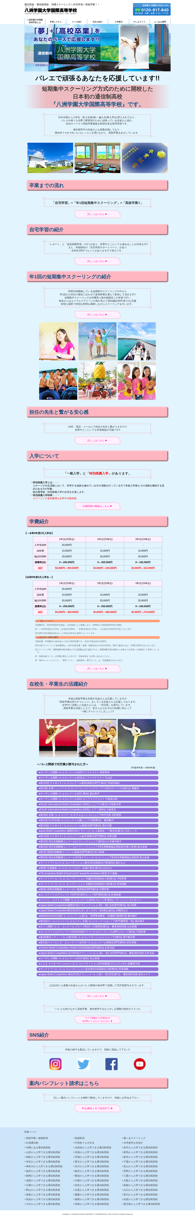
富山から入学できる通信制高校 (141, 1166)
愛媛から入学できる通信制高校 (92, 1194)
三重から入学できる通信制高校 (141, 1175)
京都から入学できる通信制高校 (92, 1180)
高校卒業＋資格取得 (37, 1138)
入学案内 (118, 22)
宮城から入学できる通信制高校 (92, 1152)
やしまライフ (139, 22)
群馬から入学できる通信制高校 (141, 1152)
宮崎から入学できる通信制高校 (92, 1204)
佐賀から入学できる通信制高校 (141, 1199)
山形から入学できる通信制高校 (43, 1152)
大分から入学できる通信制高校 (43, 1204)
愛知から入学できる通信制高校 (92, 1175)
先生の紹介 (98, 22)
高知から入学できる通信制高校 (43, 1199)
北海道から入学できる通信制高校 (93, 1147)
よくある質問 (160, 22)
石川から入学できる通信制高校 (92, 1166)
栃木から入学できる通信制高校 (141, 1157)
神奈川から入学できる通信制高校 (44, 1166)
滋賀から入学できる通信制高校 (43, 1180)
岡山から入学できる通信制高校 (43, 1190)
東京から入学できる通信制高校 (92, 1161)
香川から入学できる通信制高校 (141, 1194)
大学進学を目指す (133, 1143)
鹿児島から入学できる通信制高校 (142, 1204)
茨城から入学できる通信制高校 (92, 1157)
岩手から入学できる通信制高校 (141, 1147)
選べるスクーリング (134, 1138)
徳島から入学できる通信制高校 (43, 1194)
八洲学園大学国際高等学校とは (35, 21)
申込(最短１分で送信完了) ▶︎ (97, 1108)
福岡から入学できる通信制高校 (92, 1199)
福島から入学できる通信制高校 (43, 1157)
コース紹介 (77, 22)
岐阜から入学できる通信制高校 (92, 1171)
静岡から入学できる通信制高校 (43, 1175)
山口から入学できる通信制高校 (141, 1190)
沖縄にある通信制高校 (38, 1147)
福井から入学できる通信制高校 (43, 1171)
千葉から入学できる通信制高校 (141, 1161)
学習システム (56, 22)
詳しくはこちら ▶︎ (97, 214)
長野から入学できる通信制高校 (141, 1171)
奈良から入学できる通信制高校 (92, 1185)
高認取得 (80, 1138)
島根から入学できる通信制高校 (141, 1185)
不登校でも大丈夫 (84, 1143)
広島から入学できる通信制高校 (92, 1190)
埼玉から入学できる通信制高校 (43, 1161)
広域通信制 (32, 1143)
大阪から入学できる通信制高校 (141, 1180)
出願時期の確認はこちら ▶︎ (97, 506)
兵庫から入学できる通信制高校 (43, 1185)
